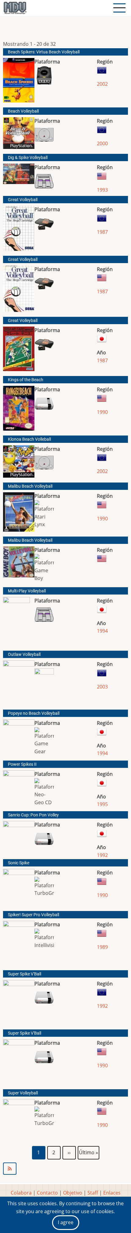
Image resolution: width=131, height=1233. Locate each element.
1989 (102, 947)
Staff (92, 1192)
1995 (102, 804)
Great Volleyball (22, 199)
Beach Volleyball (23, 111)
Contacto (47, 1192)
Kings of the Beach (25, 379)
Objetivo (72, 1192)
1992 (102, 855)
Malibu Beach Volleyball (30, 486)
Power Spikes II (22, 764)
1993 (102, 189)
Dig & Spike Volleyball (28, 157)
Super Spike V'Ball (24, 974)
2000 (102, 143)
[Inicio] (15, 8)
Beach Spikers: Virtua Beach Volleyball (44, 52)
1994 (102, 630)
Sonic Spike (18, 863)
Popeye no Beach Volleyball (33, 713)
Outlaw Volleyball (24, 654)
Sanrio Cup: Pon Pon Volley (33, 815)
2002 (102, 84)
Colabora (21, 1192)
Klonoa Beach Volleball (29, 439)
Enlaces (112, 1192)
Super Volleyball (23, 1093)
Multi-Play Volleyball (27, 591)
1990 (102, 412)
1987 (102, 232)
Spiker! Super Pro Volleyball (33, 914)
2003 (102, 686)
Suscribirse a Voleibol (65, 1168)
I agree (65, 1222)
